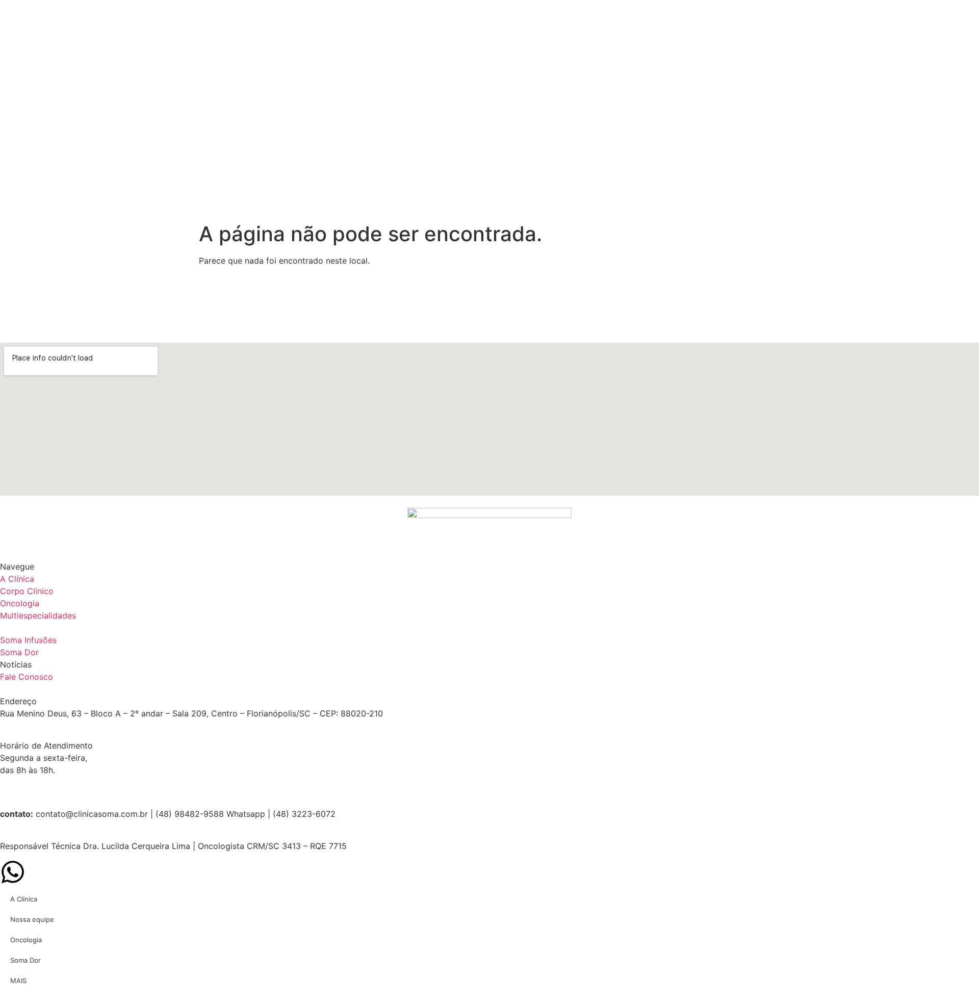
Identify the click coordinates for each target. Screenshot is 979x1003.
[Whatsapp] (12, 872)
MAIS (18, 980)
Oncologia (26, 940)
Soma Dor (25, 960)
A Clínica (23, 899)
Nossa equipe (32, 919)
